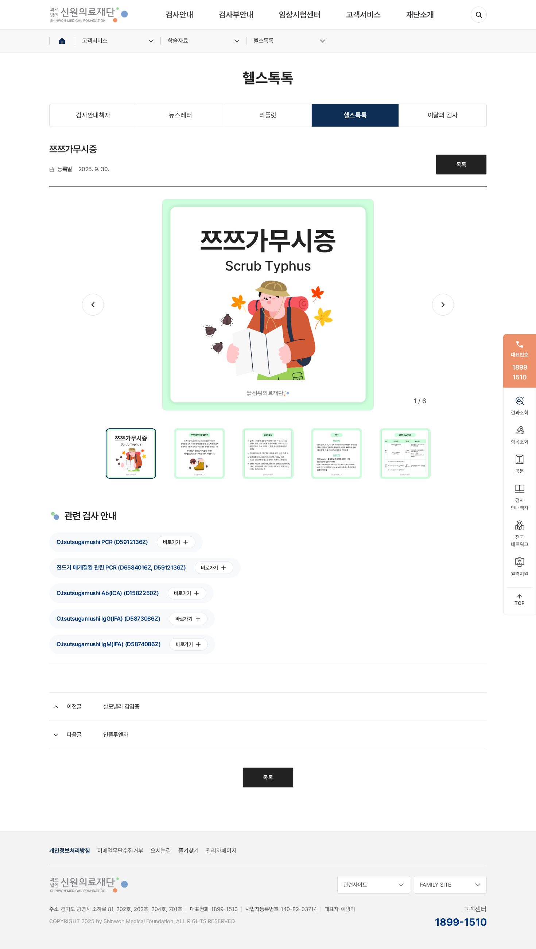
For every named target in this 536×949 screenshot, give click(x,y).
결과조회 (519, 412)
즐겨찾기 (188, 850)
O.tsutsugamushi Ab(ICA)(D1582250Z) (124, 593)
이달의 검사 (443, 115)
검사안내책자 (93, 115)
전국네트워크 (519, 540)
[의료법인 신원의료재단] (89, 14)
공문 (519, 471)
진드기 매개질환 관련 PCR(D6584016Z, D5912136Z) (137, 567)
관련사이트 (355, 885)
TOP (519, 603)
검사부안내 (236, 15)
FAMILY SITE (435, 885)
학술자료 (178, 40)
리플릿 (267, 115)
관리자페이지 (221, 850)
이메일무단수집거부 (120, 850)
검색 (479, 15)
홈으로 (62, 41)
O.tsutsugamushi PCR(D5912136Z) (118, 542)
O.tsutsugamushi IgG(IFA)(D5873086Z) (125, 618)
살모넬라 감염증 (121, 706)
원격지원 (519, 573)
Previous (93, 305)
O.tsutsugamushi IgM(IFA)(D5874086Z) (125, 644)
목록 (461, 164)
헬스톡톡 (263, 40)
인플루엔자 (115, 734)
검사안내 (179, 15)
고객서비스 (363, 15)
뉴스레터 (180, 115)
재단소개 (420, 15)
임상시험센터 (300, 15)
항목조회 (519, 442)
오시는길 (161, 850)
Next (443, 305)
